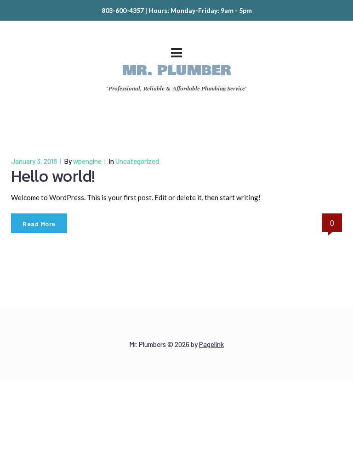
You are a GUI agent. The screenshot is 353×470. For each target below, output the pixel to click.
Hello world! (53, 175)
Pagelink (211, 344)
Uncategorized (137, 161)
